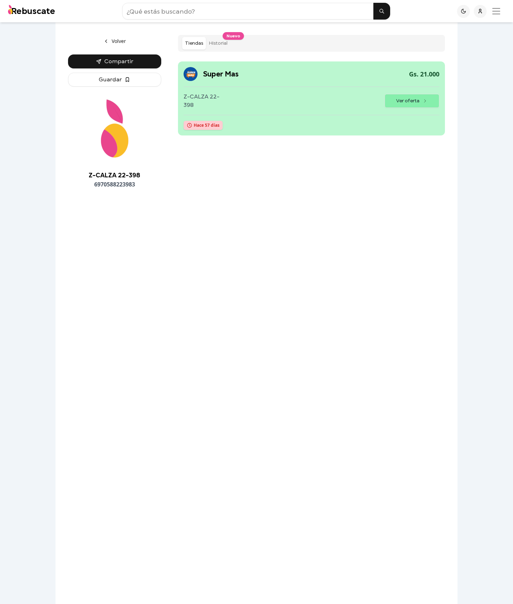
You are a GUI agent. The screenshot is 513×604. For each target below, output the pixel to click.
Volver (119, 41)
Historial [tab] (219, 41)
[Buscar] (381, 11)
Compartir (118, 61)
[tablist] (311, 43)
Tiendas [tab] (194, 43)
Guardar (110, 79)
